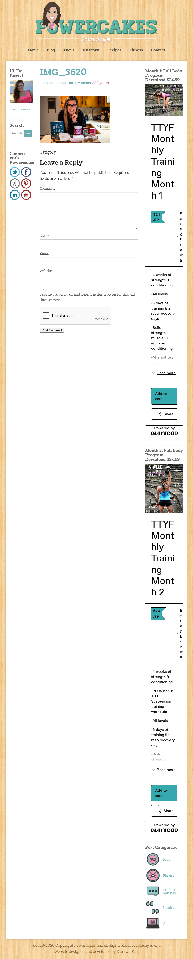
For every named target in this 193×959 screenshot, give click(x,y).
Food (166, 859)
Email (44, 253)
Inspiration (170, 907)
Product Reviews (169, 891)
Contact (158, 50)
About (68, 50)
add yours (100, 83)
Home (33, 50)
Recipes (114, 50)
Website (46, 271)
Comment (48, 188)
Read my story (20, 109)
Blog (51, 50)
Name (44, 236)
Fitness (136, 50)
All (165, 923)
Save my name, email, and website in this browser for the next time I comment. (87, 297)
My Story (90, 50)
